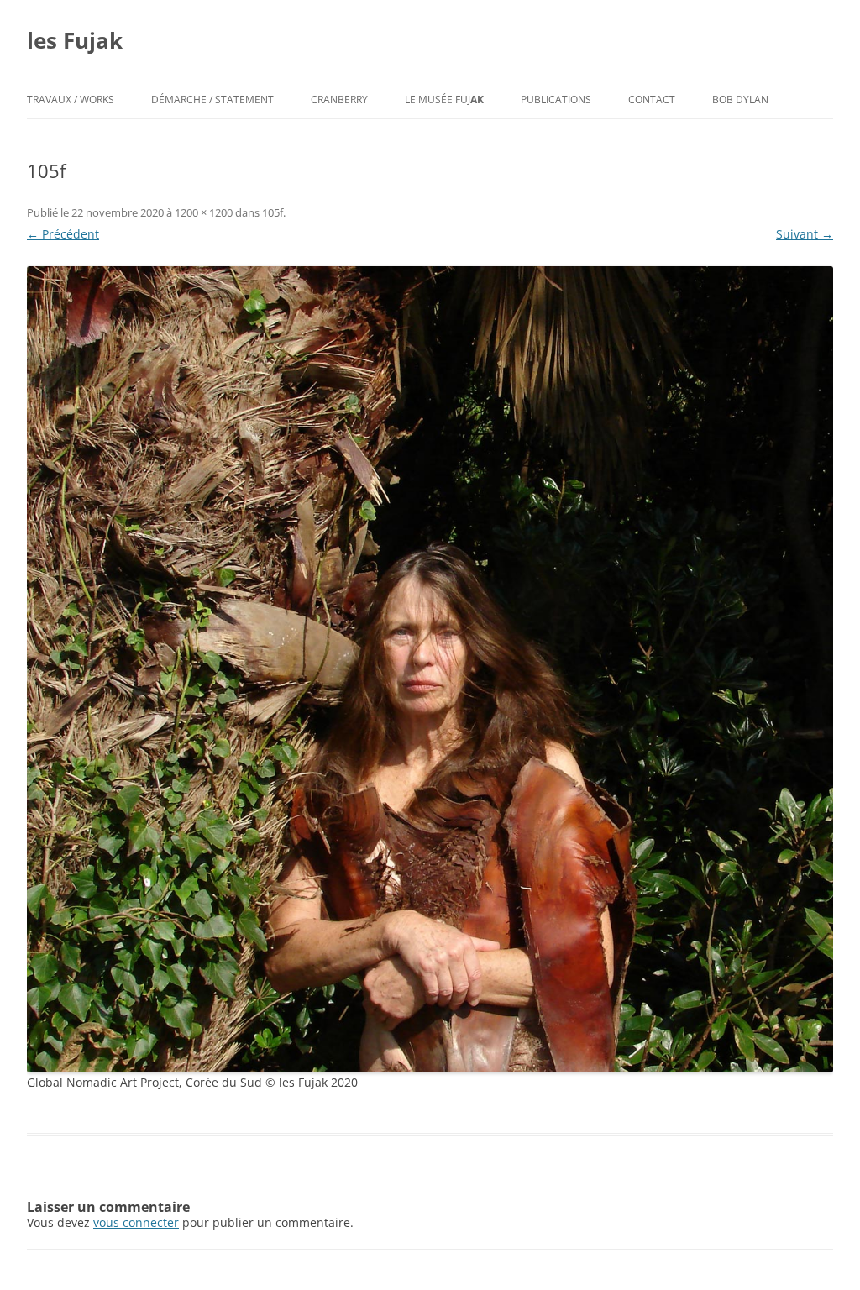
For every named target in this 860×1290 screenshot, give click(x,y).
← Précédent (63, 234)
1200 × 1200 (204, 212)
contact (651, 99)
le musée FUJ (444, 99)
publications (556, 99)
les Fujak (75, 40)
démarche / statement (212, 99)
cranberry (339, 99)
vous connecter (136, 1222)
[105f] (430, 669)
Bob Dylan (740, 99)
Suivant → (804, 234)
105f (272, 212)
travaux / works (70, 99)
